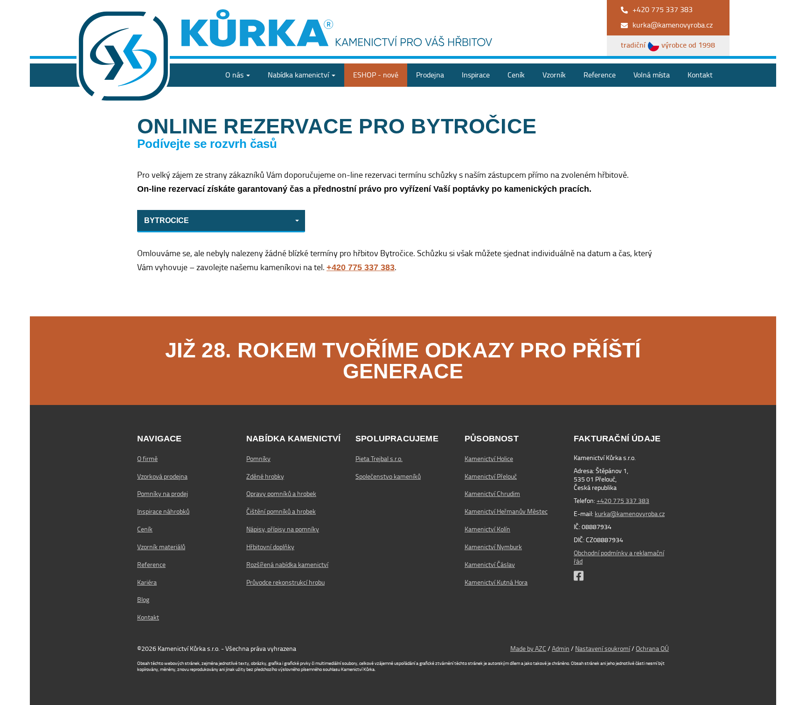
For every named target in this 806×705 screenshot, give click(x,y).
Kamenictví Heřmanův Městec (506, 511)
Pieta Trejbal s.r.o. (379, 458)
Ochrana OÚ (652, 648)
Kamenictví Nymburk (493, 546)
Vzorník (554, 75)
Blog (143, 599)
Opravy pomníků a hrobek (281, 493)
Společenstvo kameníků (388, 476)
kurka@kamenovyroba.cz (630, 513)
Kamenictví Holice (489, 458)
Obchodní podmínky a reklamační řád (619, 557)
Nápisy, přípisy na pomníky (282, 529)
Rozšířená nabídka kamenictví (287, 564)
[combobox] (221, 221)
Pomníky (258, 458)
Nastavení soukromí (602, 648)
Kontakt (700, 75)
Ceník (516, 75)
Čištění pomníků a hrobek (281, 511)
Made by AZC (528, 648)
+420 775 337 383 (623, 500)
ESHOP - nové (375, 75)
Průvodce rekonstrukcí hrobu (285, 582)
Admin (561, 648)
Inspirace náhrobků (163, 511)
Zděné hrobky (265, 476)
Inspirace (476, 75)
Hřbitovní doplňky (270, 546)
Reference (600, 75)
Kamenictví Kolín (487, 529)
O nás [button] (235, 75)
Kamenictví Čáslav (490, 564)
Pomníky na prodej (162, 493)
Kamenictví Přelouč (491, 476)
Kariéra (147, 582)
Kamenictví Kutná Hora (496, 582)
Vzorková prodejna (162, 476)
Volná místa (651, 75)
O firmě (147, 458)
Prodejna (430, 75)
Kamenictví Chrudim (492, 493)
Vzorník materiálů (161, 546)
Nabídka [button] (298, 75)
